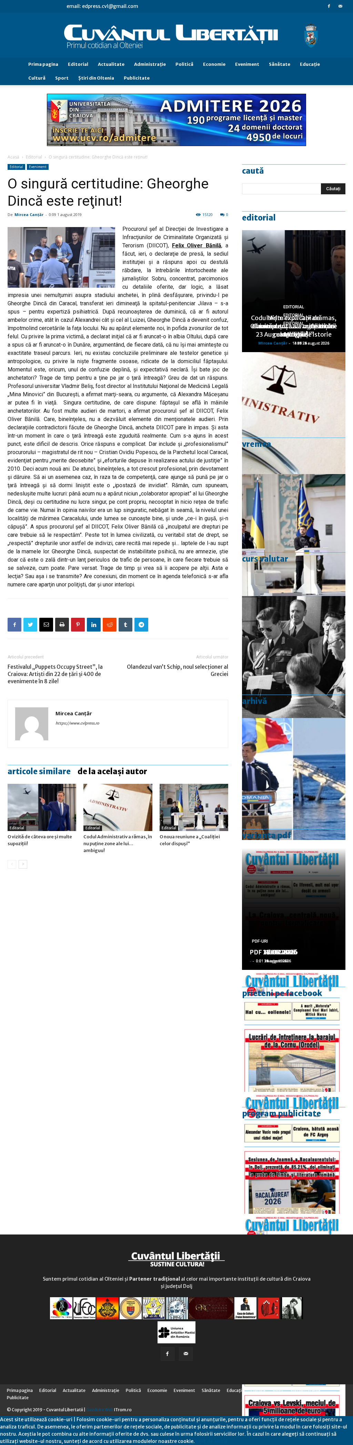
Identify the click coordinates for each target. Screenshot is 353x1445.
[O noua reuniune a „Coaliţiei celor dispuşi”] (194, 807)
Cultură (37, 78)
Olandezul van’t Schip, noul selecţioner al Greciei (177, 670)
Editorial (78, 64)
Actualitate (111, 64)
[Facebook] (329, 6)
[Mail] (340, 6)
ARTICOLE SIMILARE (39, 771)
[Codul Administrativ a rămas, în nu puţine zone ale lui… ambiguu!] (117, 807)
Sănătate (279, 64)
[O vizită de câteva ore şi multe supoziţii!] (42, 807)
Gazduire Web (99, 1409)
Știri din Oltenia (96, 78)
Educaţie (310, 64)
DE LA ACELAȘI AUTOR (112, 771)
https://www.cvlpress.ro (77, 723)
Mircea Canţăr (28, 214)
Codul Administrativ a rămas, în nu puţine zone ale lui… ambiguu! (117, 843)
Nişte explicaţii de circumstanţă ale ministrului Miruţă (294, 326)
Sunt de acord (211, 1441)
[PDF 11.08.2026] (293, 1153)
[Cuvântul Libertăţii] (176, 35)
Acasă (13, 157)
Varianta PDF (266, 835)
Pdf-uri (260, 941)
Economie (214, 64)
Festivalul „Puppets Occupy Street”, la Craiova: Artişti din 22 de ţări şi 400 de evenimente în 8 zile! (55, 674)
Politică (184, 64)
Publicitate (137, 78)
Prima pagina (43, 64)
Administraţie (150, 64)
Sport (62, 78)
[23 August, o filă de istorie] (293, 657)
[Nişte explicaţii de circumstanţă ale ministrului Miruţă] (293, 779)
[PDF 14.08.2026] (293, 1031)
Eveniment (247, 64)
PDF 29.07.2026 (273, 952)
